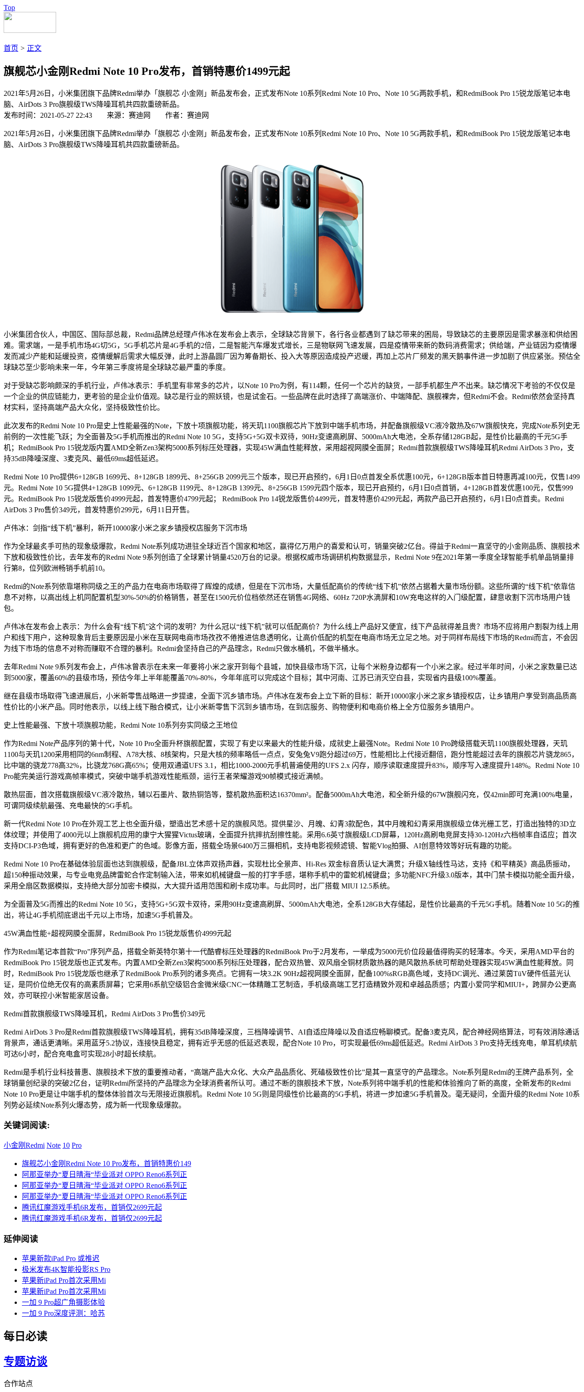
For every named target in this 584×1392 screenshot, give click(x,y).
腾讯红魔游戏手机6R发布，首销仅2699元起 (92, 1207)
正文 (34, 48)
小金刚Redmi (24, 1145)
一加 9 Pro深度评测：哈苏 (63, 1313)
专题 (15, 1361)
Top (9, 7)
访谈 (36, 1361)
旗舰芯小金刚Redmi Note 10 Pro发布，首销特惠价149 (106, 1163)
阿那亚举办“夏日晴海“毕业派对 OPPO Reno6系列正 (104, 1174)
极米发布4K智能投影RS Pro (66, 1269)
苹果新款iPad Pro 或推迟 (60, 1258)
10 (66, 1145)
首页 (11, 48)
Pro (77, 1145)
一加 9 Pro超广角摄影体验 (63, 1302)
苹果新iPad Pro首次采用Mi (64, 1280)
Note (54, 1145)
